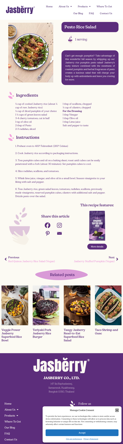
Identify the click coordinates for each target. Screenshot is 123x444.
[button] (117, 410)
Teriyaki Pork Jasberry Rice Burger (42, 333)
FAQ (91, 13)
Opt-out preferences (74, 439)
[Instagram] (61, 225)
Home (49, 6)
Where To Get (104, 6)
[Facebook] (49, 225)
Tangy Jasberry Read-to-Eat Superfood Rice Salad (74, 335)
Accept (82, 432)
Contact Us (106, 13)
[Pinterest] (49, 233)
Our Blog (78, 13)
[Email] (61, 233)
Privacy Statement (91, 439)
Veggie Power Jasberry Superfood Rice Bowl (12, 335)
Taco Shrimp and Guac (106, 331)
